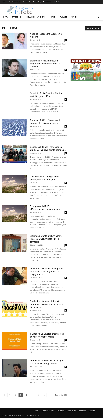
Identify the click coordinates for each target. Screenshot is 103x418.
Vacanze (63, 17)
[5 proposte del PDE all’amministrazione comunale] (14, 213)
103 (38, 395)
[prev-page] (4, 395)
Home (4, 2)
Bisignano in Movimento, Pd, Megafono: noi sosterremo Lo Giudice (45, 63)
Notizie (74, 17)
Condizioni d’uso (15, 2)
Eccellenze (29, 17)
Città (5, 17)
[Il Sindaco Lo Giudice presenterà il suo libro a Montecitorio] (14, 341)
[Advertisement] (86, 45)
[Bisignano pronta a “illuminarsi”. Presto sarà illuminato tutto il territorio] (14, 243)
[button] (98, 17)
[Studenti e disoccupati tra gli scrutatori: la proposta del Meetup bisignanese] (14, 308)
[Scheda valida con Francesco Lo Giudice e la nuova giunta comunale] (14, 154)
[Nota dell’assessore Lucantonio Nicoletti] (14, 41)
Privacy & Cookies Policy (32, 2)
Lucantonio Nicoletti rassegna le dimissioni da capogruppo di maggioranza (46, 271)
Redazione (47, 2)
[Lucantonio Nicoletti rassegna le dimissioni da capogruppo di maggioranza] (14, 276)
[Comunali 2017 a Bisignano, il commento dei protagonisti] (14, 127)
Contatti (56, 2)
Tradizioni (16, 17)
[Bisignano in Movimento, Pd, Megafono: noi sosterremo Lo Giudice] (14, 68)
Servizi (53, 17)
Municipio (41, 17)
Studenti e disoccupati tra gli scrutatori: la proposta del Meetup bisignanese (47, 304)
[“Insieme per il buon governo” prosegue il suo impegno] (14, 184)
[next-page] (44, 395)
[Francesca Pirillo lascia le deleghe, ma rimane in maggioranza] (14, 368)
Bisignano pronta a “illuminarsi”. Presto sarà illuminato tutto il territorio (46, 239)
